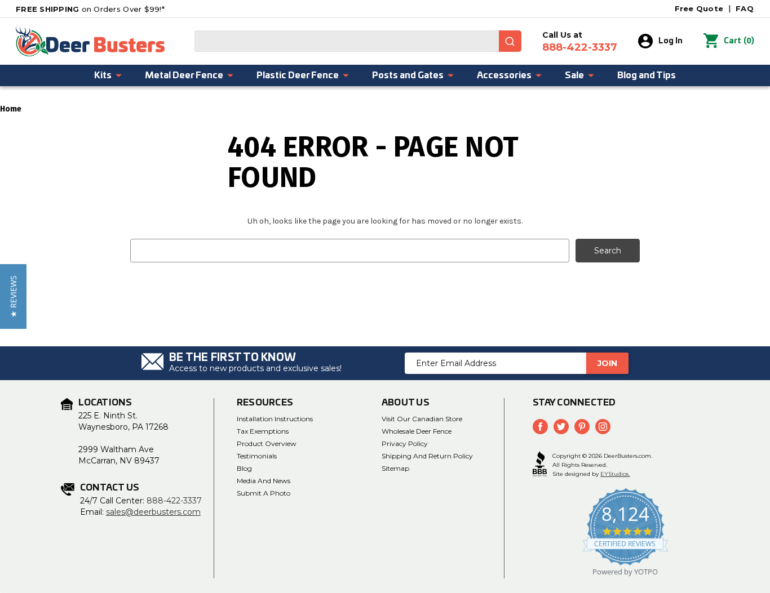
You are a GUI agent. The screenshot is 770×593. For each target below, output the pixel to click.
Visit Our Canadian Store (422, 418)
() (739, 41)
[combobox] (357, 41)
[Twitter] (561, 426)
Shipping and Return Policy (427, 456)
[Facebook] (540, 426)
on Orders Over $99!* (90, 9)
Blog (244, 468)
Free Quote (699, 8)
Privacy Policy (405, 443)
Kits (103, 75)
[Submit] (510, 41)
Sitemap (395, 468)
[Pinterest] (582, 426)
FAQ (745, 8)
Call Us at (579, 41)
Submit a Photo (263, 493)
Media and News (263, 480)
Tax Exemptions (263, 431)
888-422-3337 (174, 501)
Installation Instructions (275, 418)
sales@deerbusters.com (153, 512)
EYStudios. (615, 474)
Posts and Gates (408, 75)
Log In (670, 41)
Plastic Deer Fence (297, 75)
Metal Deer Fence (184, 75)
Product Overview (267, 443)
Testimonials (257, 456)
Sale (574, 75)
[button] (13, 296)
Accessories (504, 75)
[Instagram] (602, 426)
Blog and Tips (646, 75)
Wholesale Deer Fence (417, 431)
